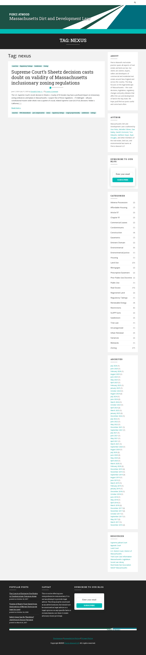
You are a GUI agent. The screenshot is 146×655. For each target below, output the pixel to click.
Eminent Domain (118, 242)
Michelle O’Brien (125, 129)
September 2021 (117, 430)
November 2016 (117, 525)
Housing (114, 257)
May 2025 (114, 380)
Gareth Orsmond (122, 132)
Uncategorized (117, 328)
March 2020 (115, 463)
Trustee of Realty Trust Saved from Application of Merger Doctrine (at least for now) (23, 607)
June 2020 (114, 455)
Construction (116, 232)
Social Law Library (117, 562)
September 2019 (117, 475)
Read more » (16, 108)
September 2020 (117, 447)
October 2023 (116, 405)
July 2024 (114, 396)
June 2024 (114, 399)
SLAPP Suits (116, 313)
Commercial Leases (119, 222)
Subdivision (38, 66)
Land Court (115, 548)
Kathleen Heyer (123, 135)
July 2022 (114, 419)
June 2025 (114, 377)
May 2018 (114, 500)
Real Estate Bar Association (121, 565)
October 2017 (116, 514)
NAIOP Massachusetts (119, 568)
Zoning (46, 66)
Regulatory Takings (26, 66)
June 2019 (114, 480)
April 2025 (114, 382)
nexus (48, 113)
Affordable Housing (119, 207)
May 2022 (114, 424)
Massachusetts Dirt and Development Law (49, 18)
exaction (15, 113)
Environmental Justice (120, 252)
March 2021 (115, 444)
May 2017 (114, 519)
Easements (115, 237)
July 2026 (114, 366)
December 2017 (116, 508)
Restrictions (116, 308)
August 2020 (115, 449)
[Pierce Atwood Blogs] (19, 14)
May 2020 (114, 458)
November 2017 (117, 511)
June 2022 (114, 421)
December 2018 (116, 491)
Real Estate (115, 287)
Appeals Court (116, 545)
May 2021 (114, 438)
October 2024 (116, 391)
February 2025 (116, 385)
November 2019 (117, 472)
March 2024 (115, 402)
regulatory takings (58, 113)
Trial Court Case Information (121, 557)
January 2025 (115, 388)
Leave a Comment (52, 92)
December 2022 (116, 416)
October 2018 (116, 494)
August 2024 (115, 394)
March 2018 (115, 505)
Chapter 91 (115, 217)
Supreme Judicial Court (119, 543)
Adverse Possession (119, 202)
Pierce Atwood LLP (71, 643)
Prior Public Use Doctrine (121, 277)
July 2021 (114, 433)
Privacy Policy (87, 638)
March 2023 (115, 410)
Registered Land (118, 292)
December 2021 (116, 427)
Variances (115, 338)
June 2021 (114, 436)
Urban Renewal (117, 333)
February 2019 (116, 486)
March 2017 (115, 522)
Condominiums (117, 227)
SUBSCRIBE (122, 180)
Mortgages (115, 267)
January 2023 (115, 413)
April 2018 (114, 503)
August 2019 (115, 477)
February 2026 (116, 371)
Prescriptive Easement (120, 272)
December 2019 (116, 469)
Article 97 (115, 212)
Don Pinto (114, 129)
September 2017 (117, 516)
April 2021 (114, 441)
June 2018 (114, 497)
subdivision (85, 113)
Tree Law (115, 323)
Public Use (115, 282)
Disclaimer (58, 638)
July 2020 (114, 452)
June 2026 (114, 368)
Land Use (15, 66)
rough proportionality (73, 113)
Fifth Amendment (25, 113)
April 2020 (114, 461)
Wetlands (115, 343)
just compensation (38, 113)
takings (93, 113)
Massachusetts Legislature (120, 559)
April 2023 (114, 408)
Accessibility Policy (72, 638)
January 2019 (115, 488)
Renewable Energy (118, 303)
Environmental (117, 247)
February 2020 (116, 466)
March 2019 (115, 483)
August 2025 (115, 374)
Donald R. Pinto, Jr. (37, 92)
